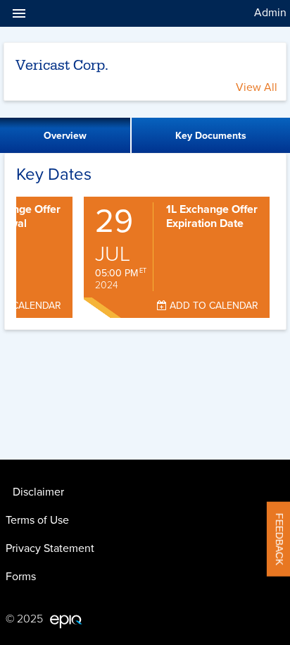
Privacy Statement (50, 548)
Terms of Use (37, 520)
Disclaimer (38, 492)
